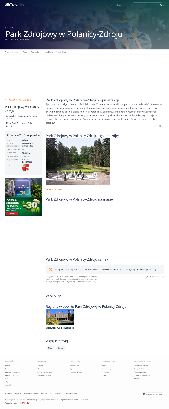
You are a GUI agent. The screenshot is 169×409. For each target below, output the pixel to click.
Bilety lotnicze (74, 365)
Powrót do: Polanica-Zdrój (20, 100)
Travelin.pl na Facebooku (153, 394)
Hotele (104, 365)
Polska (25, 52)
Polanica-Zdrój (36, 52)
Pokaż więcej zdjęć (54, 189)
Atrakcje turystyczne (44, 372)
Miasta (39, 369)
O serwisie (8, 393)
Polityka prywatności (31, 393)
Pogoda (72, 369)
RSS (51, 393)
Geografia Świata (140, 369)
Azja (6, 378)
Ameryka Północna (11, 375)
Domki (104, 375)
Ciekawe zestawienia (141, 365)
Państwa (40, 365)
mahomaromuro (71, 393)
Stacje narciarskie (76, 372)
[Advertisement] (84, 73)
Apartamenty (106, 369)
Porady (136, 378)
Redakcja (18, 393)
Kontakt (44, 393)
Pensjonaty (105, 372)
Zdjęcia (60, 348)
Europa (16, 52)
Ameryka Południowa (12, 372)
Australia (8, 385)
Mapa (50, 348)
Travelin (8, 52)
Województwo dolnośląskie (28, 144)
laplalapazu (59, 393)
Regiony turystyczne (44, 375)
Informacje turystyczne (142, 375)
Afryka (7, 382)
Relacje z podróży (140, 372)
